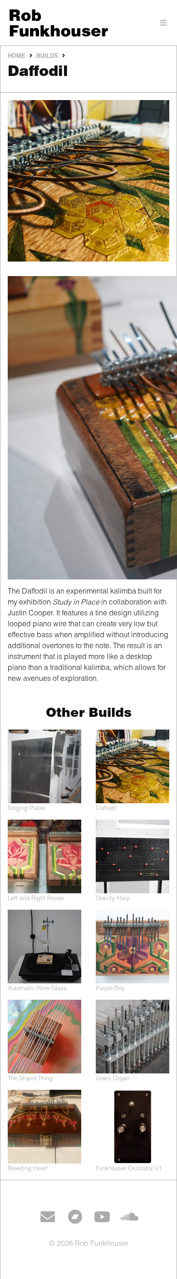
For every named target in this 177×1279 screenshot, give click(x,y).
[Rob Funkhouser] (88, 22)
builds (47, 57)
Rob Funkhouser (101, 1244)
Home (16, 57)
